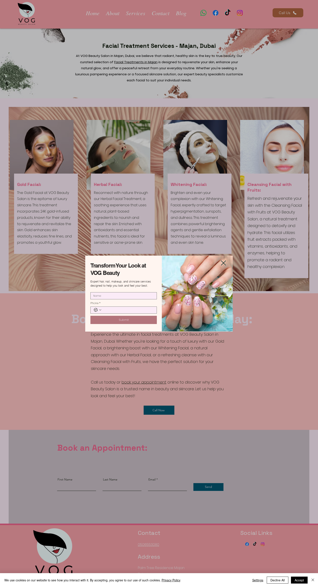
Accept (299, 580)
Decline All (277, 580)
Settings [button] (257, 580)
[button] (223, 263)
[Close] (312, 580)
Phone (95, 303)
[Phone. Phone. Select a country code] (97, 310)
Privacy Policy (171, 580)
